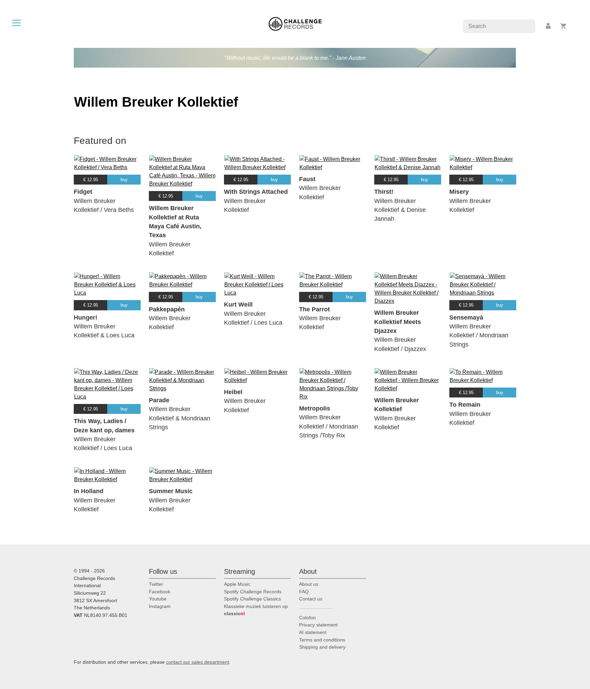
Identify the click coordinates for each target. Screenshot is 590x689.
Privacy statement (318, 624)
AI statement (312, 632)
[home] (295, 23)
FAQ (304, 591)
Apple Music (237, 584)
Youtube (158, 599)
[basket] (564, 26)
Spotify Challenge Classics (252, 599)
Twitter (156, 584)
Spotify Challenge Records (252, 591)
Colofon (307, 617)
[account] (548, 26)
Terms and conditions (322, 640)
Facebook (159, 591)
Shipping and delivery (322, 647)
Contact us (310, 599)
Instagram (160, 606)
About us (308, 584)
